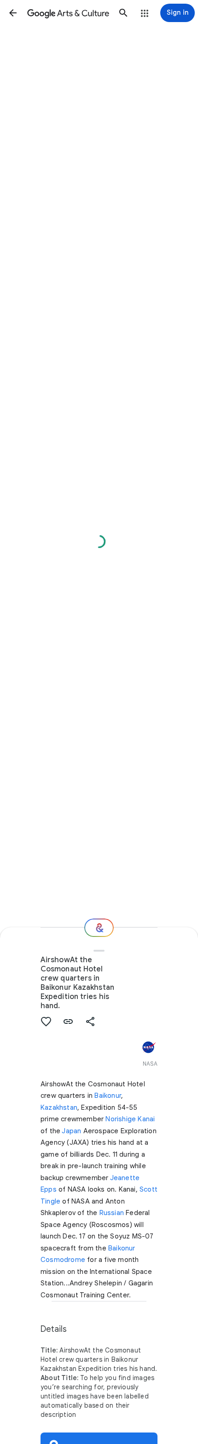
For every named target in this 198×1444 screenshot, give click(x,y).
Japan (71, 1131)
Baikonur (107, 1095)
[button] (13, 13)
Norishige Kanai (130, 1119)
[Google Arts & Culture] (68, 13)
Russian (111, 1213)
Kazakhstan (59, 1107)
